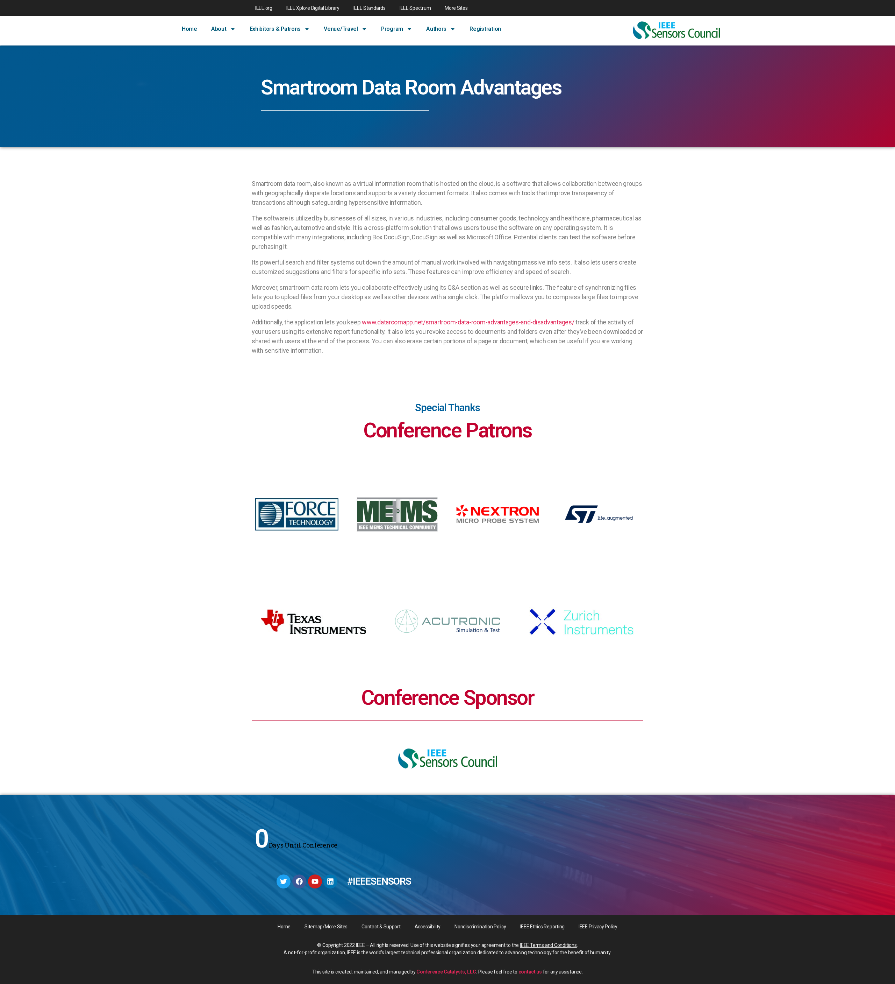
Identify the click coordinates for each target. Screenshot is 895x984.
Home (189, 29)
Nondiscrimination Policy (480, 926)
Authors (436, 29)
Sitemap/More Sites (326, 926)
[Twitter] (284, 881)
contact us (530, 972)
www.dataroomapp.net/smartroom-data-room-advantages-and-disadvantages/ (468, 322)
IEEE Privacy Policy (598, 926)
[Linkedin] (330, 881)
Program (392, 29)
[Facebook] (299, 881)
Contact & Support (380, 926)
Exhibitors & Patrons (275, 29)
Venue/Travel (341, 29)
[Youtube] (315, 881)
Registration (485, 29)
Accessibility (428, 926)
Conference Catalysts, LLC (446, 972)
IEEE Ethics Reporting (542, 926)
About (219, 29)
